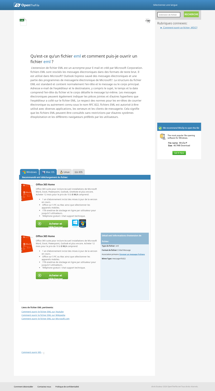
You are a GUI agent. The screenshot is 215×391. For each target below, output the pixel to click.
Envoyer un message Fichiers (132, 254)
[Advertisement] (180, 73)
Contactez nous (44, 386)
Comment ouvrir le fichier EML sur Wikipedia (43, 315)
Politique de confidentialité (67, 386)
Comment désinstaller (23, 386)
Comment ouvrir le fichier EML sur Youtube (43, 311)
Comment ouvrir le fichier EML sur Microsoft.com (45, 318)
